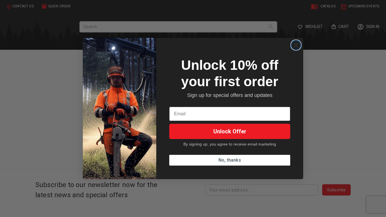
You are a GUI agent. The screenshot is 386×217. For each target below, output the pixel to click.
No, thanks (229, 160)
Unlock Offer (229, 131)
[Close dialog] (296, 45)
